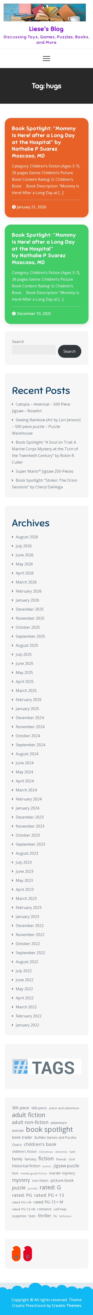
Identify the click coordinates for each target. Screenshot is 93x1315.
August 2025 (27, 645)
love (15, 1173)
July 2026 (24, 546)
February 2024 (28, 799)
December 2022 (30, 925)
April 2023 (25, 889)
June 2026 (24, 555)
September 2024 (30, 744)
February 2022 (28, 1016)
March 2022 (26, 1007)
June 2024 (24, 762)
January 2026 (27, 600)
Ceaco (17, 1144)
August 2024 (27, 753)
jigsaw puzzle (66, 1165)
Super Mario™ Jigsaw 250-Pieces (44, 471)
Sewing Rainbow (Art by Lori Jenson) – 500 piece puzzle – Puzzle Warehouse (46, 426)
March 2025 (26, 690)
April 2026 (25, 573)
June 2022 (24, 979)
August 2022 (27, 961)
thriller (44, 1215)
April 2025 (25, 681)
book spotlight (49, 1129)
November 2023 (30, 826)
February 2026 (28, 591)
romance (44, 1209)
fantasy (30, 1159)
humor (47, 1166)
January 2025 (27, 708)
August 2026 (27, 537)
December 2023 (30, 817)
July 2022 (24, 970)
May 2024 (24, 772)
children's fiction (24, 1151)
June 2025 (24, 663)
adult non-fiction (30, 1122)
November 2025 (30, 618)
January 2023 (27, 916)
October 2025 (28, 627)
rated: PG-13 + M (48, 1202)
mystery (21, 1180)
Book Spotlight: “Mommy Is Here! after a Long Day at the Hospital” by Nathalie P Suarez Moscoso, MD (44, 142)
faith (72, 1151)
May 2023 (24, 880)
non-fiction (40, 1180)
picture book (62, 1180)
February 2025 (28, 699)
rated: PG (22, 1195)
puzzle (19, 1188)
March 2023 (26, 898)
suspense (19, 1216)
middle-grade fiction (34, 1173)
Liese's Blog (46, 29)
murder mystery (62, 1173)
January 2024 (27, 808)
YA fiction (65, 1216)
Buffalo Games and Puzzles (56, 1137)
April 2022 (25, 998)
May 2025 (24, 672)
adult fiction (28, 1115)
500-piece (39, 1108)
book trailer (22, 1137)
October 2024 (28, 735)
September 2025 (30, 636)
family (17, 1159)
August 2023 (27, 853)
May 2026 (24, 564)
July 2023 (24, 862)
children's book (40, 1144)
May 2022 (24, 988)
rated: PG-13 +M (23, 1209)
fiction (46, 1158)
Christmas (46, 1151)
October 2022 (28, 943)
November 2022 (30, 934)
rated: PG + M (21, 1202)
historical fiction (26, 1165)
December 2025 (30, 609)
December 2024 (30, 717)
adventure (59, 1122)
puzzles (32, 1188)
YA (55, 1216)
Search (18, 341)
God (72, 1159)
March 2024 (26, 790)
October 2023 (28, 835)
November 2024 (30, 726)
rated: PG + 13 (49, 1195)
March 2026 (26, 582)
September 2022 (30, 952)
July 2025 (24, 654)
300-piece (20, 1107)
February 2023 (28, 907)
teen (32, 1216)
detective (61, 1151)
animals (18, 1130)
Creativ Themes (66, 1305)
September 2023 (30, 844)
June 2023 (24, 871)
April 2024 (25, 781)
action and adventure (64, 1108)
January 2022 (27, 1025)
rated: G (50, 1187)
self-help (60, 1209)
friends (61, 1159)
